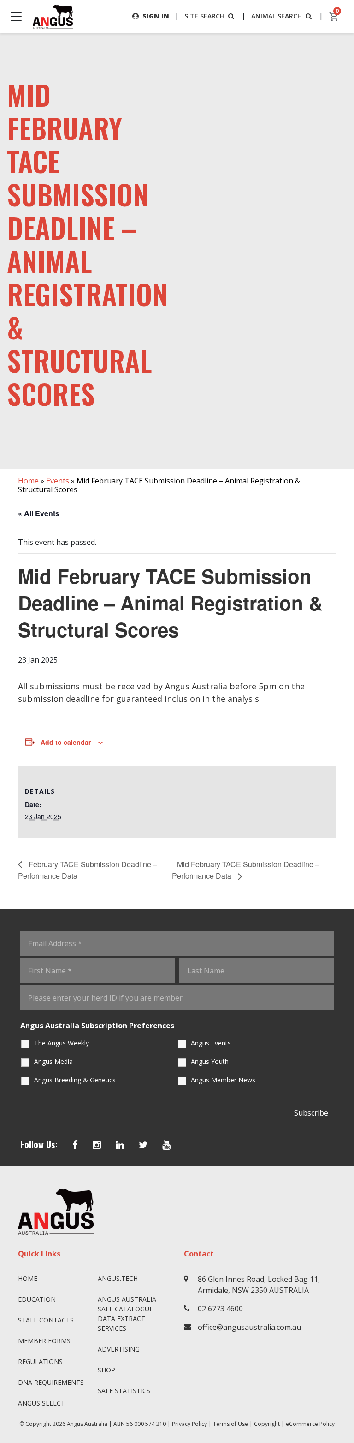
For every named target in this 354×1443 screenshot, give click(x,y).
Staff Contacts (46, 1320)
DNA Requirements (51, 1382)
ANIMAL (276, 16)
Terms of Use (230, 1424)
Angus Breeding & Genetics (75, 1079)
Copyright (267, 1424)
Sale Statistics (124, 1390)
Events (57, 481)
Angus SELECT (41, 1403)
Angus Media (53, 1061)
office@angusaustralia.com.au (249, 1327)
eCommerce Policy (310, 1424)
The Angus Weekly (61, 1042)
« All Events (38, 513)
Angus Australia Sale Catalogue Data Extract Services (127, 1314)
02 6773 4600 (220, 1309)
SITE (204, 16)
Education (37, 1299)
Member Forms (44, 1340)
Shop (106, 1369)
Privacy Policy (189, 1424)
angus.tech (118, 1278)
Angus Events (211, 1042)
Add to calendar (66, 742)
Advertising (119, 1349)
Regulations (40, 1361)
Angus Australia (87, 1424)
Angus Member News (223, 1079)
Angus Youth (210, 1061)
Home (28, 481)
